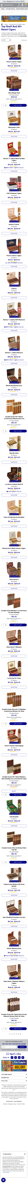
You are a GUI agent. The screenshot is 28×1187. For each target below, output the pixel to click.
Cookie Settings (7, 1166)
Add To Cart (18, 105)
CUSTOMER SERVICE (6, 1074)
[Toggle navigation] (2, 5)
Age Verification (18, 1101)
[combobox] (14, 12)
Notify (14, 791)
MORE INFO (21, 167)
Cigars (3, 9)
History (18, 6)
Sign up (22, 1047)
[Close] (25, 1154)
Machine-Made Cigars (22, 9)
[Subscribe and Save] (14, 1065)
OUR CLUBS (4, 1080)
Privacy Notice (6, 1172)
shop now (14, 71)
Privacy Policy (9, 1101)
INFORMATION (5, 1077)
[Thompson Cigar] (8, 5)
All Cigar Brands (10, 9)
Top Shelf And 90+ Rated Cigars (17, 24)
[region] (14, 1164)
